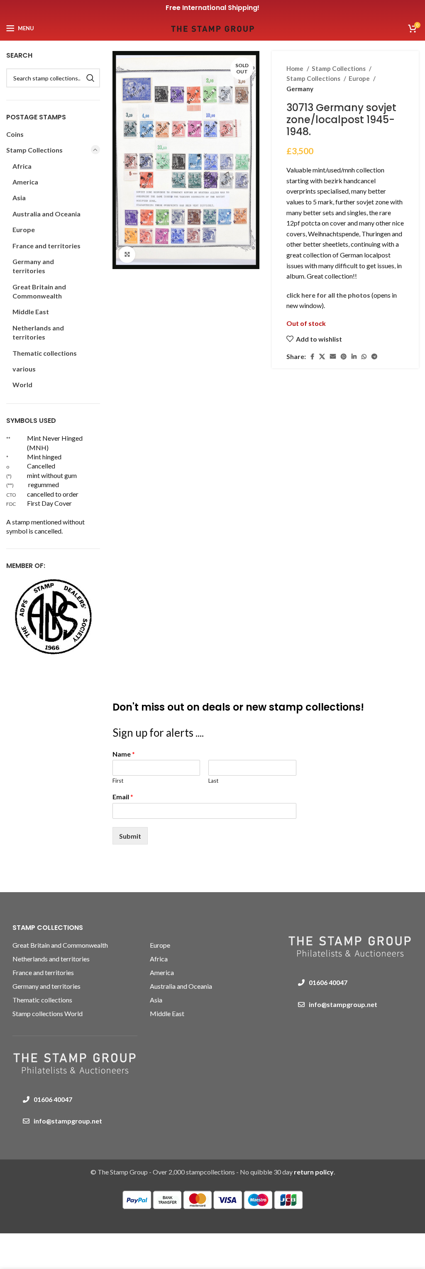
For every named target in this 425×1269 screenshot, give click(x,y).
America (25, 182)
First (117, 780)
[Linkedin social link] (354, 356)
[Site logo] (212, 27)
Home (295, 68)
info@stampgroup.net (68, 1121)
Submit (130, 836)
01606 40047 (53, 1099)
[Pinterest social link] (343, 356)
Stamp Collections (339, 68)
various (24, 369)
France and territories (46, 246)
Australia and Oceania (46, 214)
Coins (15, 134)
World (22, 384)
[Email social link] (332, 356)
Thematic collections (44, 353)
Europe (360, 78)
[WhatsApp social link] (364, 356)
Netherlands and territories (38, 332)
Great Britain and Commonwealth (39, 291)
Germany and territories (33, 265)
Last (213, 780)
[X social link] (322, 356)
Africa (22, 166)
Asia (19, 197)
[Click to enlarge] (127, 254)
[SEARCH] (90, 77)
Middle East (30, 311)
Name (123, 754)
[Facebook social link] (312, 356)
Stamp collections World (47, 1013)
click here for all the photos (328, 295)
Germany (299, 88)
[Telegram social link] (374, 356)
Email (122, 797)
